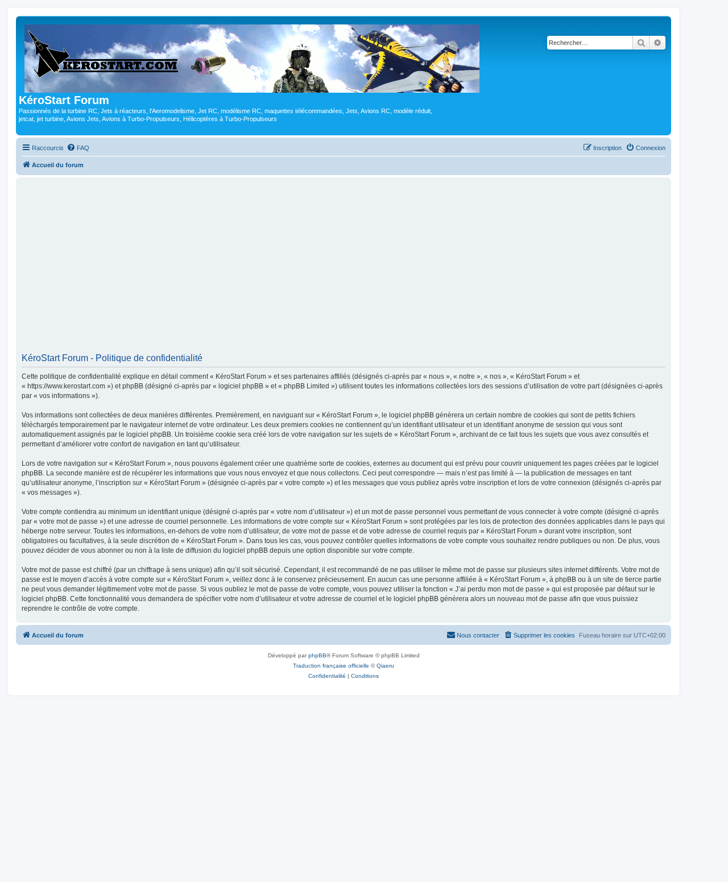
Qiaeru (385, 665)
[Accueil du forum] (253, 56)
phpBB (317, 655)
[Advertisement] (343, 269)
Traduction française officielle (331, 665)
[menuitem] (78, 148)
